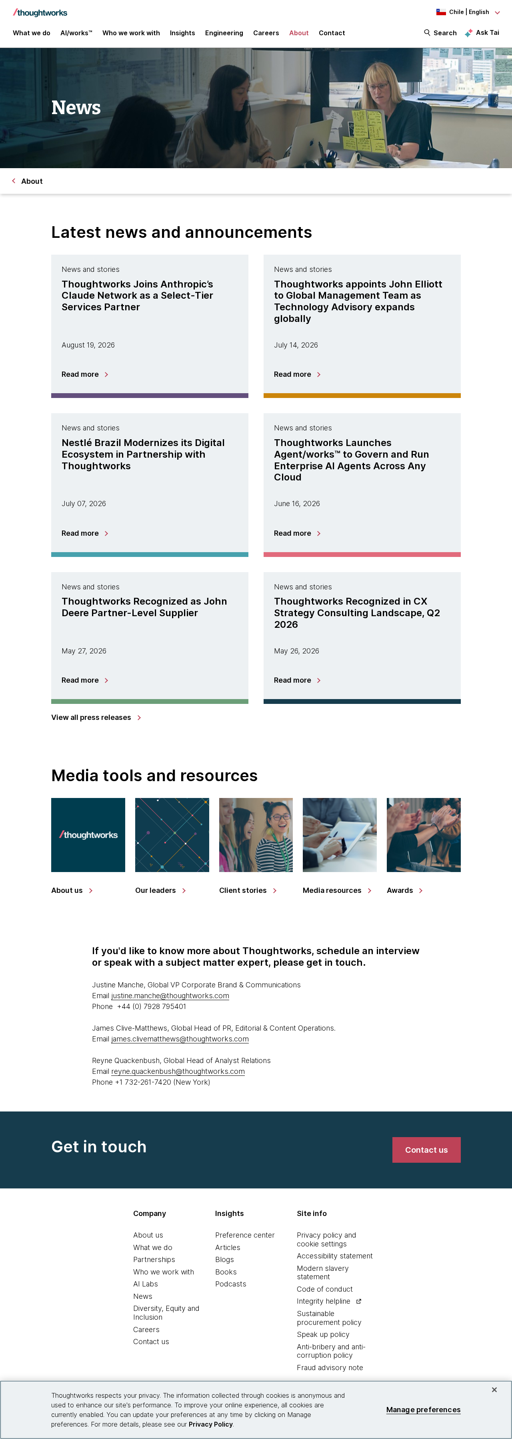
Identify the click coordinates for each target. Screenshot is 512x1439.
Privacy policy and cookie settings (326, 1239)
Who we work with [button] (131, 33)
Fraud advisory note (330, 1367)
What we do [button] (31, 33)
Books (226, 1272)
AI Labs (145, 1284)
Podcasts (230, 1284)
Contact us (151, 1341)
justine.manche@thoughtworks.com (170, 995)
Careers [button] (266, 33)
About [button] (299, 33)
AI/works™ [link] (76, 33)
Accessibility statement (335, 1256)
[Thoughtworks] (40, 9)
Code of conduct (325, 1289)
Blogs (224, 1259)
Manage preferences (423, 1409)
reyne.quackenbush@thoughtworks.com (178, 1071)
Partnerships (154, 1259)
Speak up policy (323, 1334)
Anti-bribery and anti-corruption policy (331, 1351)
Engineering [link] (224, 33)
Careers (146, 1329)
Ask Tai (487, 32)
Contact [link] (332, 33)
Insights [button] (182, 33)
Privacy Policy (211, 1424)
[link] (95, 717)
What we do (152, 1247)
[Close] (494, 1390)
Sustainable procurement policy (329, 1317)
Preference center (245, 1235)
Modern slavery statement (323, 1272)
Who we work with (163, 1272)
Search (445, 33)
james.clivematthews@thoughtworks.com (180, 1039)
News (142, 1296)
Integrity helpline (323, 1301)
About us (148, 1235)
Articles (227, 1247)
